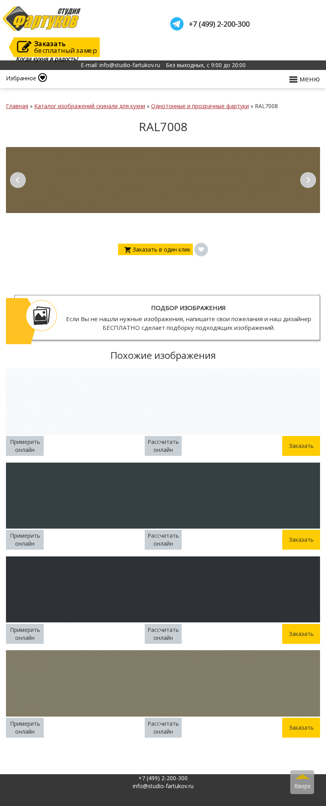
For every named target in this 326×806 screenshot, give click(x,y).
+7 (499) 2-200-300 (219, 24)
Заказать (301, 446)
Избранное (21, 78)
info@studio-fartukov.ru (163, 786)
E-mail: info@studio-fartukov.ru (120, 65)
